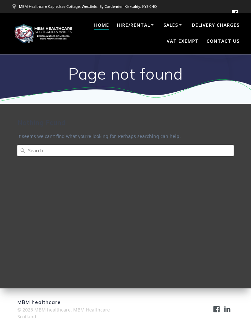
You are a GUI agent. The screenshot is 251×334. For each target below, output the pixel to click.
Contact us (223, 41)
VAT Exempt (183, 41)
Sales (170, 25)
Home (101, 25)
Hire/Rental (133, 25)
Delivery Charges (216, 25)
